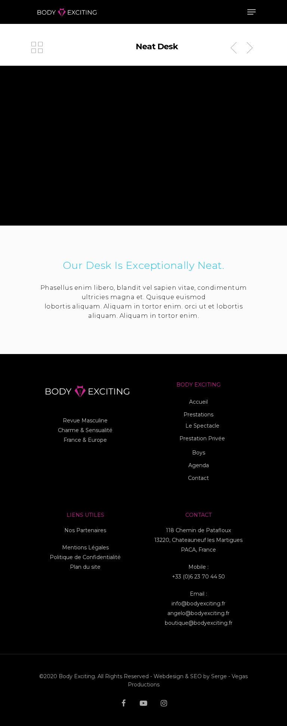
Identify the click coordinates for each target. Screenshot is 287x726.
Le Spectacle (202, 425)
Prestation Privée (202, 438)
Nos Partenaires (85, 530)
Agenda (198, 465)
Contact (198, 478)
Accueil (198, 401)
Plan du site (85, 567)
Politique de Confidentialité (85, 557)
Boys (198, 452)
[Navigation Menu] (251, 12)
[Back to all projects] (37, 48)
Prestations (198, 414)
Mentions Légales (85, 547)
